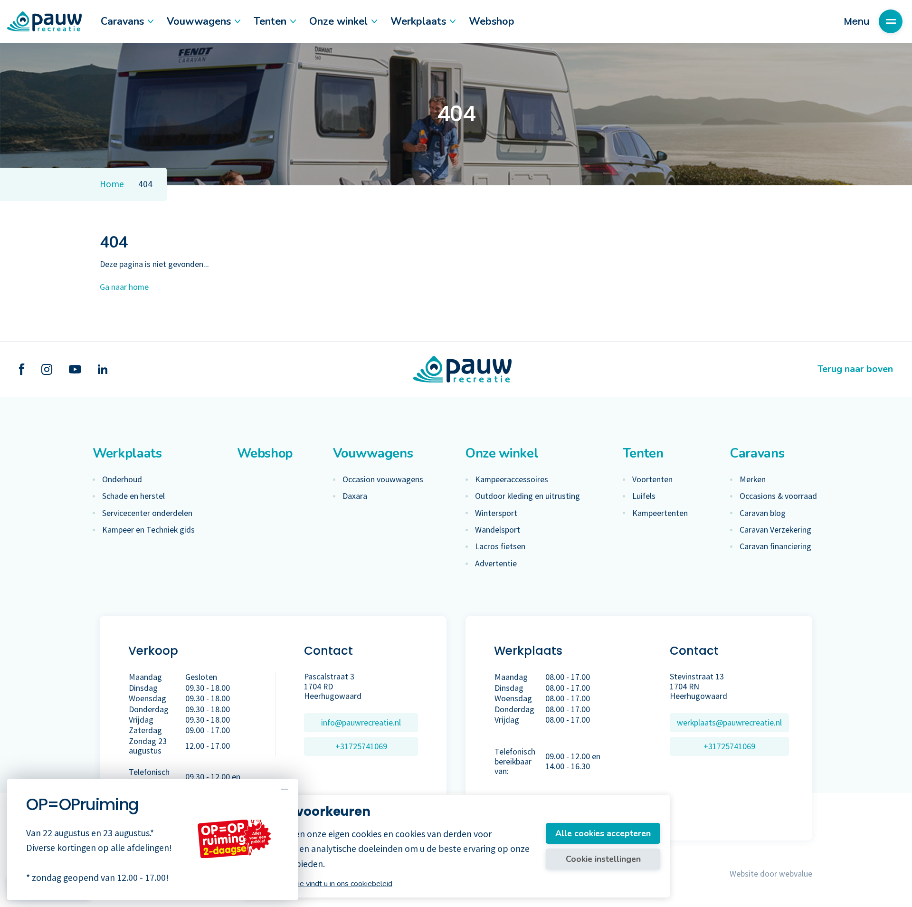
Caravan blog (763, 513)
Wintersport (496, 513)
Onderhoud (122, 479)
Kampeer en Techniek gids (148, 530)
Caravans (122, 21)
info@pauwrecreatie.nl (361, 722)
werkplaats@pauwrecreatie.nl (729, 722)
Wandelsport (497, 530)
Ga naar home (124, 287)
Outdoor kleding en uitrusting (527, 496)
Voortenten (652, 479)
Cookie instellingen (603, 859)
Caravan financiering (775, 546)
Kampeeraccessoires (511, 479)
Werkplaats (418, 21)
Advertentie (496, 563)
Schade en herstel (133, 496)
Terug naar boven (855, 369)
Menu (856, 21)
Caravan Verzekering (775, 530)
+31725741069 (361, 746)
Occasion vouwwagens (382, 479)
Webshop (491, 21)
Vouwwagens (199, 21)
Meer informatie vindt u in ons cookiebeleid (322, 883)
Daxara (354, 496)
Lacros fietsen (500, 546)
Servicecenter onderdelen (147, 513)
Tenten (270, 21)
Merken (753, 479)
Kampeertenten (660, 513)
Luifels (644, 496)
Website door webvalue (771, 874)
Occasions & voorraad (778, 496)
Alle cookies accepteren (603, 833)
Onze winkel (338, 21)
